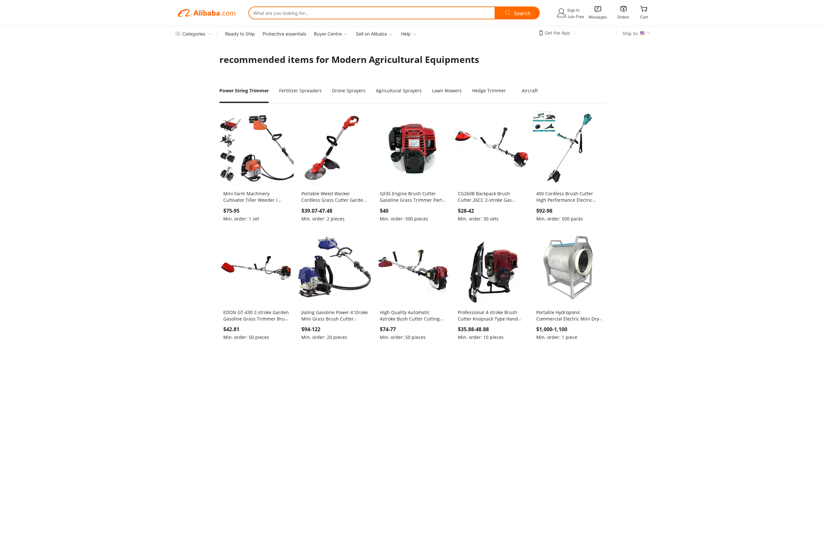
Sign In (573, 10)
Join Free (575, 16)
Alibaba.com (206, 13)
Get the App (557, 33)
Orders (623, 17)
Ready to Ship (240, 33)
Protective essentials (284, 33)
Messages (598, 17)
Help (406, 33)
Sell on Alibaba (371, 33)
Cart (644, 17)
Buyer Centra (328, 33)
